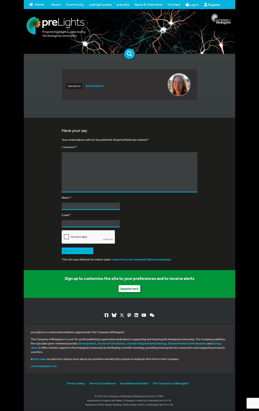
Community (75, 4)
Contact (174, 4)
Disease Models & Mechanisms (187, 343)
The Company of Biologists (171, 383)
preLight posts (100, 4)
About (56, 4)
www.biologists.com (44, 366)
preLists (123, 4)
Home (39, 4)
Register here (129, 288)
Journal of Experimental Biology (147, 343)
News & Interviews (148, 4)
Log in (194, 4)
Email (66, 215)
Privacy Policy (76, 383)
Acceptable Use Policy (134, 383)
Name (66, 197)
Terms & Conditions (102, 383)
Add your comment (79, 251)
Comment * (69, 147)
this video (40, 359)
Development (87, 343)
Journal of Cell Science (111, 343)
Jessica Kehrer (94, 86)
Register (214, 4)
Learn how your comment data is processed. (141, 259)
